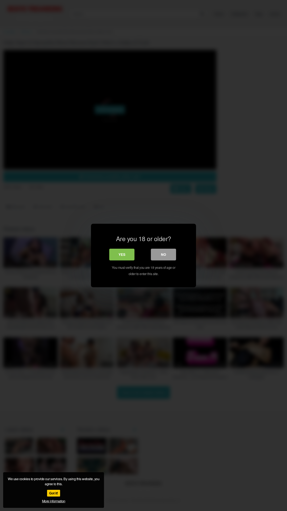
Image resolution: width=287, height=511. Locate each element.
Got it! (53, 493)
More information (53, 501)
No (163, 254)
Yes (121, 254)
